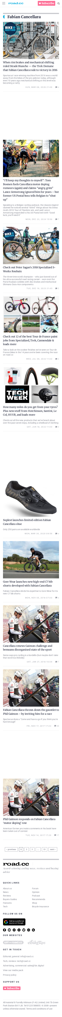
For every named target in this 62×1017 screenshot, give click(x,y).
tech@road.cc (24, 961)
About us (7, 888)
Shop (34, 903)
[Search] (58, 3)
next (52, 849)
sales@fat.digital (35, 965)
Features (7, 903)
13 (44, 848)
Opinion (36, 892)
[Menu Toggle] (3, 3)
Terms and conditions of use (39, 1009)
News (5, 892)
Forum (35, 888)
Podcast (36, 895)
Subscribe (48, 3)
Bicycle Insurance (40, 906)
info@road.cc (27, 956)
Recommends (38, 899)
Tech (5, 906)
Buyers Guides (10, 899)
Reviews (7, 895)
